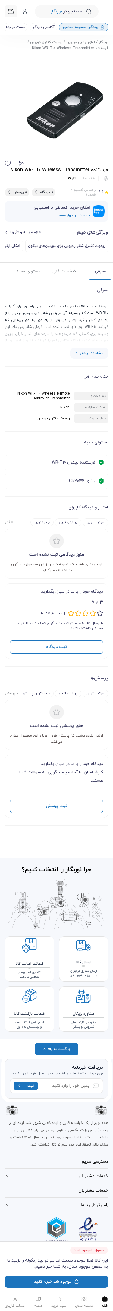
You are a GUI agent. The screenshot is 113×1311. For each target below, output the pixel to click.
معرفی (100, 271)
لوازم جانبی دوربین (80, 42)
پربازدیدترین (68, 522)
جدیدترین (42, 522)
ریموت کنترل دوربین (46, 42)
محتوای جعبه (28, 271)
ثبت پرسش (56, 806)
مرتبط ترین (95, 522)
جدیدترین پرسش (36, 693)
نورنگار (103, 42)
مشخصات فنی (65, 271)
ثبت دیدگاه (56, 647)
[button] (21, 163)
